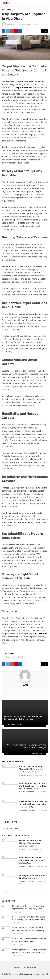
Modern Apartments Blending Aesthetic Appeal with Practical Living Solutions (29, 951)
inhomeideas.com (26, 974)
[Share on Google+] (12, 31)
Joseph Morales (28, 810)
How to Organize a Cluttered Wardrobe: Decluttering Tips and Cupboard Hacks (32, 786)
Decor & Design (7, 9)
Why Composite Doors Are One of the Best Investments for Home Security (33, 804)
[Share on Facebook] (3, 31)
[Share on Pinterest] (16, 31)
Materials (21, 657)
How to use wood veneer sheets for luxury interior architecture (31, 860)
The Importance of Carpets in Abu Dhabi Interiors (33, 876)
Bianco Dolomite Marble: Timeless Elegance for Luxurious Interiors (30, 843)
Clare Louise (26, 775)
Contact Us (19, 968)
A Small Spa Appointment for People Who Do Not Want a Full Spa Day (29, 940)
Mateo (12, 24)
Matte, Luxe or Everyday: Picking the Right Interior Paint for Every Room (31, 769)
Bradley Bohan (27, 866)
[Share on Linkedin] (20, 31)
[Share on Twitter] (8, 31)
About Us (31, 968)
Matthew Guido (27, 792)
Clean (8, 657)
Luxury (14, 657)
